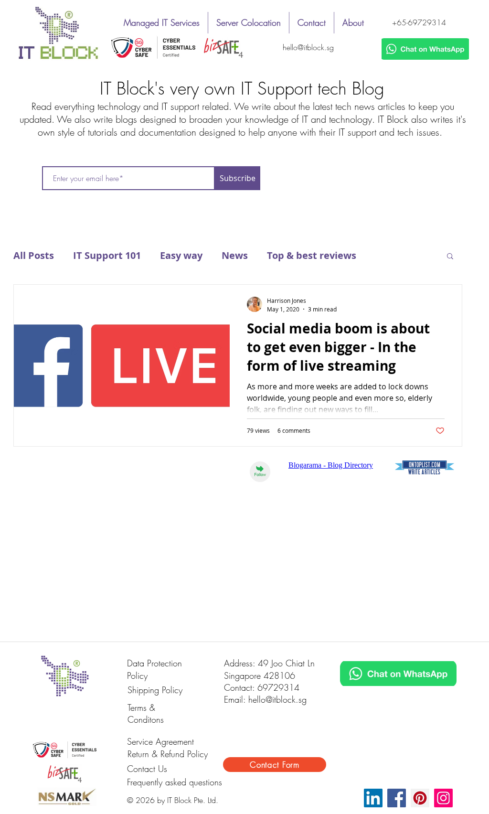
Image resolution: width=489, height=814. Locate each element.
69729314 (278, 687)
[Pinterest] (420, 798)
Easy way (181, 255)
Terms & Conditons (146, 714)
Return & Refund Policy (168, 754)
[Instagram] (443, 798)
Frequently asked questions (174, 782)
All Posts (33, 255)
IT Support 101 (107, 255)
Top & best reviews (311, 255)
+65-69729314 (419, 22)
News (235, 255)
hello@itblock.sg (308, 47)
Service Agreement (160, 741)
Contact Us (147, 768)
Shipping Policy (155, 690)
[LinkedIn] (373, 798)
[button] (450, 257)
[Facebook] (396, 798)
